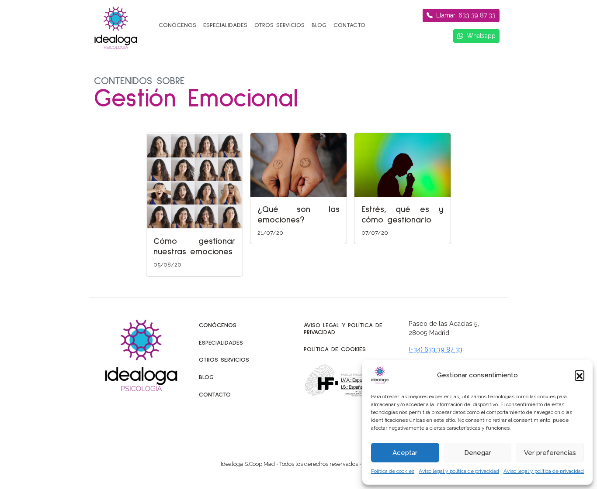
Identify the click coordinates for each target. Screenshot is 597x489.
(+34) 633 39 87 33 (435, 349)
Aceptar (404, 453)
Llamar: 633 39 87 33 (466, 15)
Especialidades (225, 25)
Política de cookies (392, 471)
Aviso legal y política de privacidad (459, 471)
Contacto (349, 25)
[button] (579, 375)
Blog (319, 25)
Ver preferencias (550, 453)
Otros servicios (279, 25)
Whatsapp (481, 35)
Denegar (477, 453)
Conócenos (177, 25)
